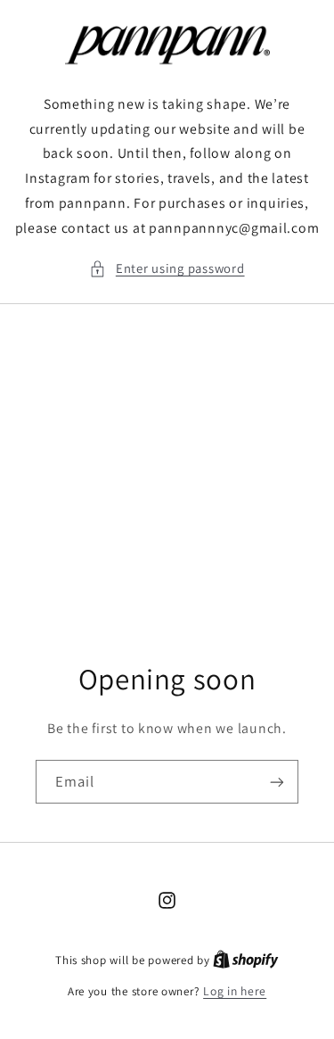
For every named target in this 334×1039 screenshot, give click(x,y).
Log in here (234, 991)
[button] (166, 268)
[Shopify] (246, 960)
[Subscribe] (277, 782)
